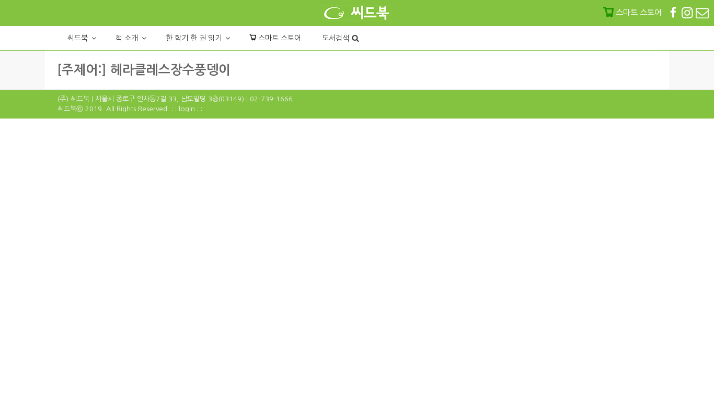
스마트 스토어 (278, 38)
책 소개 (127, 38)
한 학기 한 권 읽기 (194, 38)
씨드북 (77, 38)
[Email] (702, 12)
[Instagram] (688, 12)
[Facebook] (674, 12)
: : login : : (186, 108)
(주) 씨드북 (73, 99)
